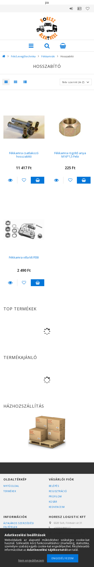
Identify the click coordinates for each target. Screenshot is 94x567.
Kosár (53, 501)
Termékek (9, 491)
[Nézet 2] (14, 82)
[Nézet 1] (6, 82)
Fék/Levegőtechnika (23, 56)
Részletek (10, 180)
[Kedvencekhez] (24, 180)
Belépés (71, 8)
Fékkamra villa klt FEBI (24, 257)
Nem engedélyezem (31, 560)
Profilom (55, 496)
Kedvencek (87, 8)
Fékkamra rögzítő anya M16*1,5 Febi (70, 154)
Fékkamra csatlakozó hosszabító (24, 154)
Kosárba (37, 180)
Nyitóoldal (11, 486)
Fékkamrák (48, 56)
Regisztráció (58, 491)
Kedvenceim (57, 507)
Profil (79, 8)
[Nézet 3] (24, 82)
